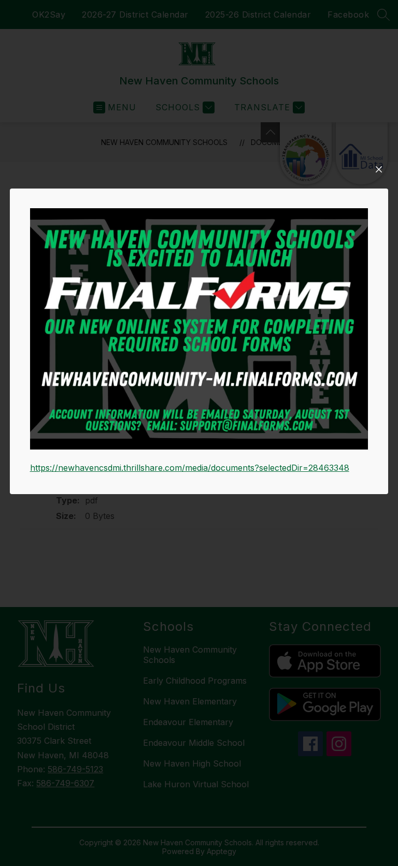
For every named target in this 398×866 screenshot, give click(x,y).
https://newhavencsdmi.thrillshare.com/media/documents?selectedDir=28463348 (189, 468)
